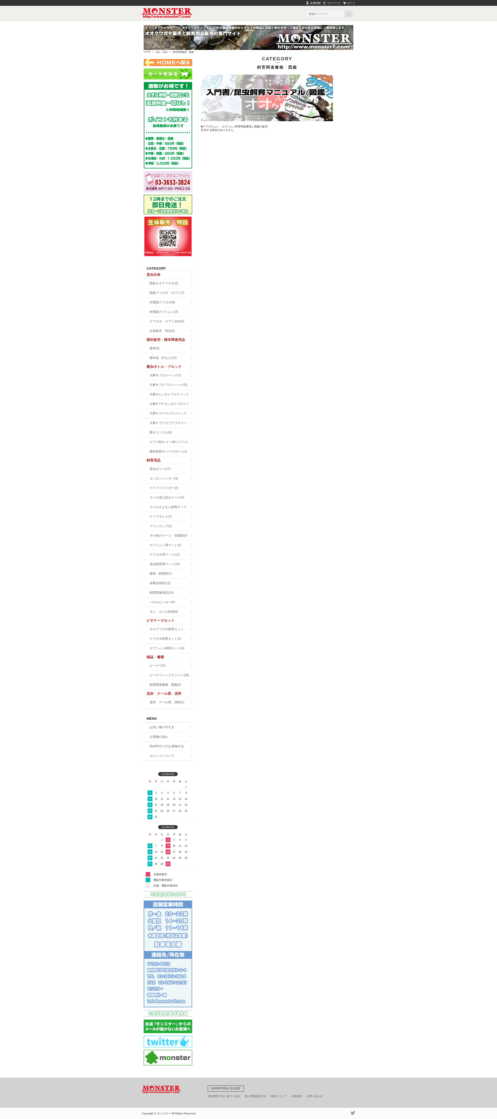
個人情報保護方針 (255, 1096)
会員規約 (296, 1096)
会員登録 (315, 2)
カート (351, 2)
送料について (279, 1096)
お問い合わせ (314, 1096)
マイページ (334, 2)
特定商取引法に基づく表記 (224, 1096)
